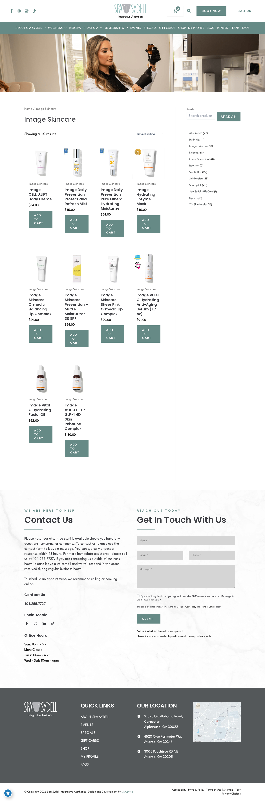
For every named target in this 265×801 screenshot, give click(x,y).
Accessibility (179, 790)
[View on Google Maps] (217, 722)
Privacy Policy (190, 607)
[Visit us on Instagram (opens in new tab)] (19, 11)
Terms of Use (213, 790)
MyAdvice (127, 792)
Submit (148, 619)
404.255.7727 (43, 558)
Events (87, 725)
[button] (189, 11)
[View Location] (140, 716)
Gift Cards (90, 740)
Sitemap (228, 790)
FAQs (85, 764)
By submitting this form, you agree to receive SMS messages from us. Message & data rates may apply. (185, 598)
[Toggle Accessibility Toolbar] (8, 793)
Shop (85, 748)
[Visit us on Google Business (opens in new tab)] (26, 11)
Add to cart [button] (38, 219)
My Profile (90, 756)
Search (190, 109)
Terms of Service (207, 607)
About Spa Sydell (95, 717)
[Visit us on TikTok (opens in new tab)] (34, 11)
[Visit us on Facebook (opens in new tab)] (11, 11)
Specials (88, 733)
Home (28, 108)
